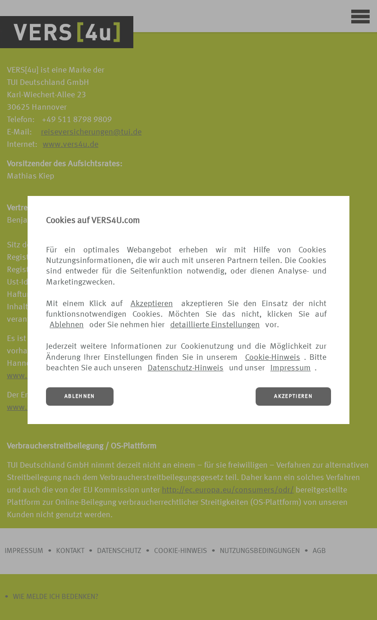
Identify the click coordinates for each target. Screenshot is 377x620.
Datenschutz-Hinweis (185, 368)
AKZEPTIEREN (293, 396)
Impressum (290, 368)
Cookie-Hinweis (272, 357)
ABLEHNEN (79, 396)
